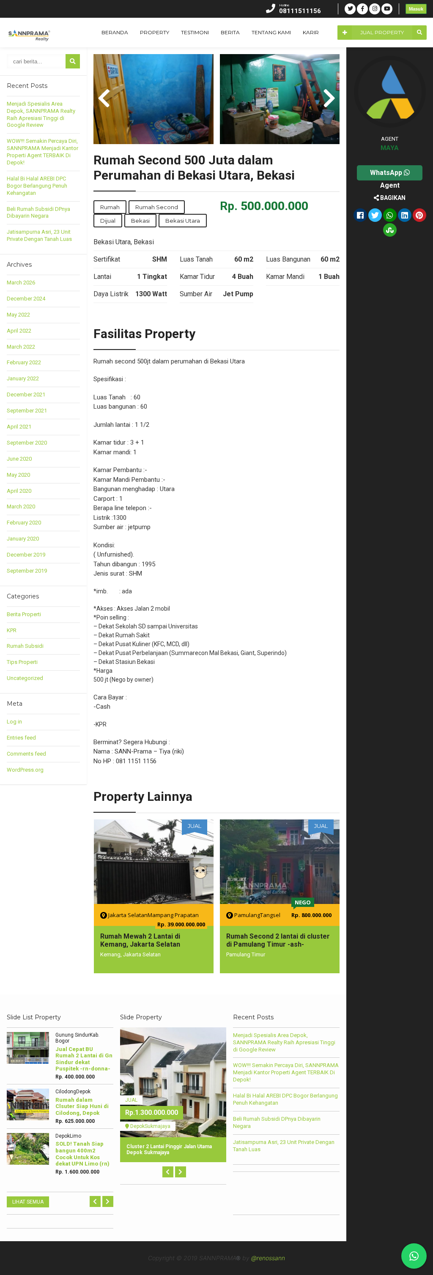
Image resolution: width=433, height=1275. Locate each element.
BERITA (230, 32)
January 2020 (23, 538)
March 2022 (21, 347)
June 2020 (19, 459)
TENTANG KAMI (271, 32)
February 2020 (24, 522)
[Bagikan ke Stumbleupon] (390, 230)
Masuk (416, 8)
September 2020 (27, 443)
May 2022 (18, 314)
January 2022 (23, 378)
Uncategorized (25, 678)
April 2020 (19, 491)
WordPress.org (25, 770)
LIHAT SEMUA (28, 1202)
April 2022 (19, 331)
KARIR (311, 32)
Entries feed (21, 737)
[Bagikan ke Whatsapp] (390, 216)
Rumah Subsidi (25, 646)
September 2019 (27, 571)
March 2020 (21, 506)
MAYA (390, 148)
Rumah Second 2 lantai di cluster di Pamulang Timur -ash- (278, 940)
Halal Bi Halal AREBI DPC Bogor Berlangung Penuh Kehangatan (37, 185)
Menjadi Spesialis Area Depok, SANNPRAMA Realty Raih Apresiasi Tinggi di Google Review (41, 114)
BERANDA (114, 32)
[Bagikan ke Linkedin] (404, 216)
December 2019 (26, 554)
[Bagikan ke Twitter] (375, 216)
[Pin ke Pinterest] (419, 216)
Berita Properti (24, 614)
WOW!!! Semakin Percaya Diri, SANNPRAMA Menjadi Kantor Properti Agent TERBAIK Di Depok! (42, 152)
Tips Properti (22, 662)
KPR (11, 630)
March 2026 (21, 282)
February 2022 (24, 362)
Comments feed (26, 754)
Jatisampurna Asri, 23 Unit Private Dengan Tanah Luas (39, 235)
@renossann (268, 1257)
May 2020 (18, 475)
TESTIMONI (195, 32)
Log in (14, 721)
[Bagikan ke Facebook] (360, 216)
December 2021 (26, 394)
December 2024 (26, 298)
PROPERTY (154, 32)
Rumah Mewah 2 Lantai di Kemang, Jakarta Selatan (140, 940)
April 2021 (19, 426)
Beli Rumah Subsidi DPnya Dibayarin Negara (38, 212)
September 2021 (27, 410)
